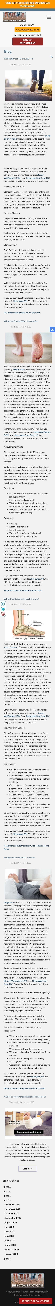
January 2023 (11, 1254)
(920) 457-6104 (31, 29)
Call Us (27, 29)
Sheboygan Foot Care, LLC (38, 178)
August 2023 (11, 1222)
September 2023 (13, 1218)
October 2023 (11, 1213)
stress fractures (11, 647)
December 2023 (12, 1204)
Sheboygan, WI (20, 301)
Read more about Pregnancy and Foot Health (24, 1088)
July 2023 (9, 1227)
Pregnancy (9, 902)
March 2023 (10, 1245)
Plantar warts (19, 369)
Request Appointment (28, 41)
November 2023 (12, 1209)
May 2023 (9, 1236)
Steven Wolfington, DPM (15, 981)
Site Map (18, 1302)
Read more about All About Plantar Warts (23, 590)
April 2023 (10, 1240)
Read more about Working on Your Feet (22, 312)
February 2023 (12, 1249)
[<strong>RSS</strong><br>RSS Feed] (52, 57)
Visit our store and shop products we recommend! (27, 4)
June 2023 (9, 1231)
